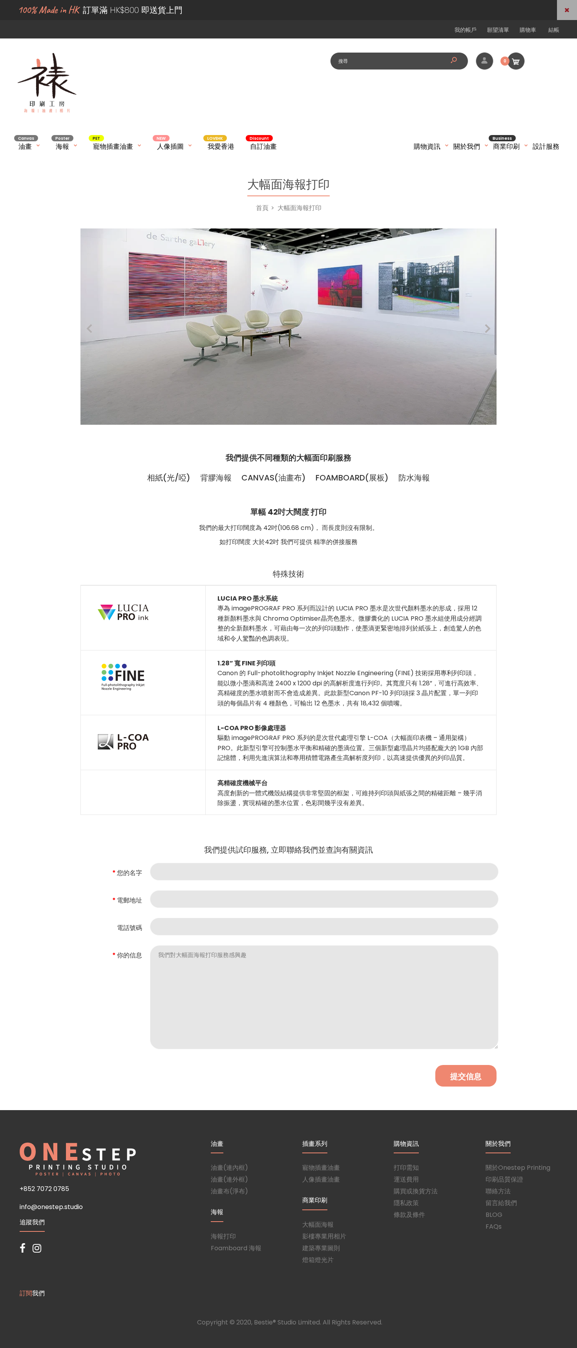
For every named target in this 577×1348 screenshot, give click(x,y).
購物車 (528, 30)
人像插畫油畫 (321, 1179)
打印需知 (406, 1167)
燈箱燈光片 (318, 1259)
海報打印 (223, 1236)
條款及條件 (409, 1214)
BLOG (494, 1214)
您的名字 (129, 872)
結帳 (553, 30)
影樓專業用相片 (324, 1236)
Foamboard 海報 (236, 1248)
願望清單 (498, 30)
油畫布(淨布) (229, 1191)
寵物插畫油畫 (321, 1167)
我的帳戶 (466, 30)
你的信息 (129, 955)
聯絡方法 (498, 1191)
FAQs (494, 1226)
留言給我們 (501, 1202)
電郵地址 (129, 900)
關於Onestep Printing (518, 1167)
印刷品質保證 (504, 1179)
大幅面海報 (318, 1224)
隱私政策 (406, 1202)
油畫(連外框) (229, 1179)
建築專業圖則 (321, 1248)
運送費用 (406, 1179)
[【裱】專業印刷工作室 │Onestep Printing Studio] (47, 112)
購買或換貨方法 (416, 1191)
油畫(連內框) (229, 1167)
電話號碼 (129, 927)
